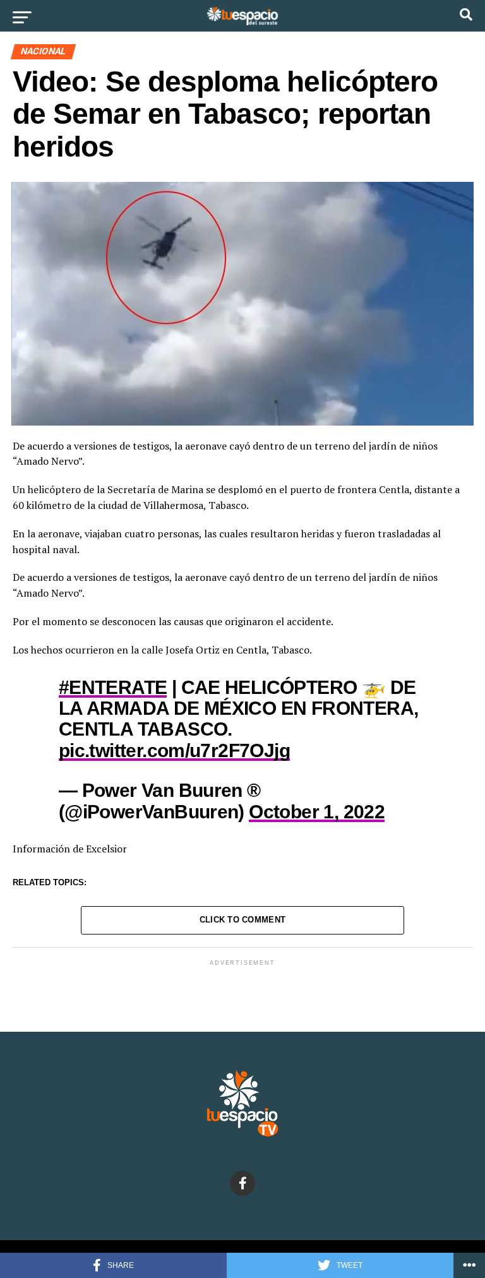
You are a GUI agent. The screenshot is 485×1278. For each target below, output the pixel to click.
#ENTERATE (113, 687)
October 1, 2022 (317, 811)
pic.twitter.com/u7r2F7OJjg (174, 750)
